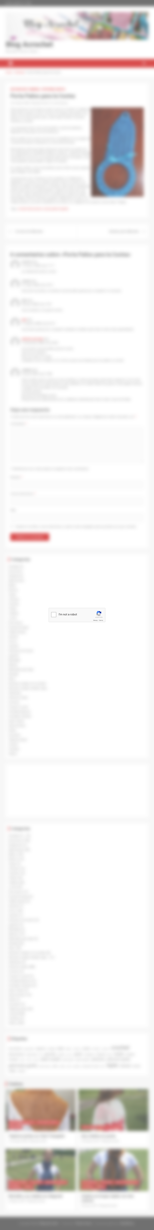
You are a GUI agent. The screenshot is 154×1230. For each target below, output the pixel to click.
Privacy (95, 620)
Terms (101, 620)
